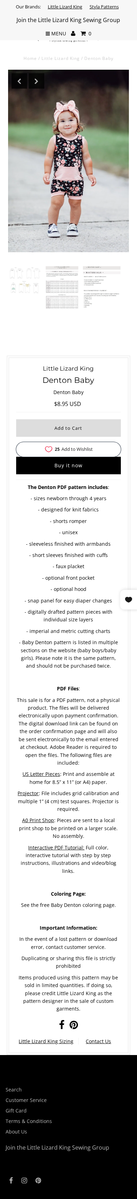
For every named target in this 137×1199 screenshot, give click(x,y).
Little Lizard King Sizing (46, 1041)
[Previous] (19, 81)
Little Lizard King (65, 7)
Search (14, 1089)
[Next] (36, 81)
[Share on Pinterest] (74, 1026)
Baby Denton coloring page (83, 905)
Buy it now (68, 465)
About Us (16, 1131)
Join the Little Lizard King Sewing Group (68, 20)
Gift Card (16, 1110)
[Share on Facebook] (62, 1026)
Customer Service (26, 1100)
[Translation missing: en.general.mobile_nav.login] (73, 33)
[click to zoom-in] (24, 280)
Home (30, 58)
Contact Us (98, 1041)
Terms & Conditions (29, 1121)
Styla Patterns (104, 7)
